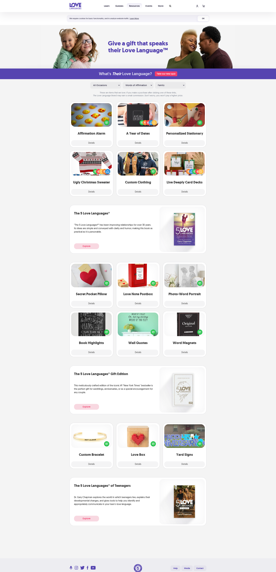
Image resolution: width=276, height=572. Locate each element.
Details (91, 143)
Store (160, 5)
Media (187, 568)
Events (148, 5)
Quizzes (119, 5)
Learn (107, 5)
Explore (86, 246)
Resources (134, 5)
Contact (200, 568)
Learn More (134, 18)
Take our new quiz (166, 73)
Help (175, 568)
